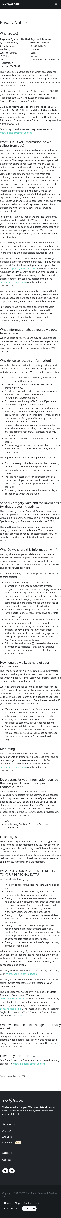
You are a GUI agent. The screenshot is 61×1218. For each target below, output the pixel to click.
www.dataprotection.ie (12, 998)
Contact (6, 1159)
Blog (17, 1203)
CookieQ (6, 1131)
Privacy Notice (11, 1208)
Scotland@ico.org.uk (11, 1008)
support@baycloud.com (22, 268)
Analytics (7, 1136)
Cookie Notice (31, 1203)
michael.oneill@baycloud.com (16, 132)
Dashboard (8, 1142)
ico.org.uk (21, 1015)
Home (7, 1203)
